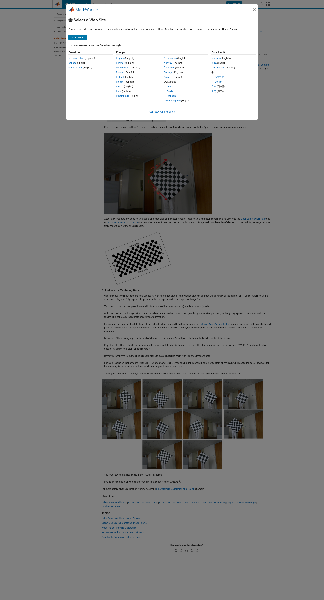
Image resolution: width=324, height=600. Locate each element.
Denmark (121, 63)
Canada (72, 63)
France (119, 81)
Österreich (169, 67)
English (170, 91)
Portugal (168, 72)
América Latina (76, 58)
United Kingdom (172, 100)
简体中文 (219, 77)
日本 (213, 86)
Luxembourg (122, 96)
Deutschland (122, 67)
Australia (216, 58)
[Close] (254, 9)
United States (75, 67)
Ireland (119, 86)
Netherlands (170, 58)
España (120, 72)
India (214, 63)
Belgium (120, 58)
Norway (168, 63)
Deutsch (171, 86)
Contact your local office (162, 111)
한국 (213, 91)
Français (171, 96)
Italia (118, 91)
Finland (120, 77)
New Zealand (218, 67)
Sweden (168, 77)
